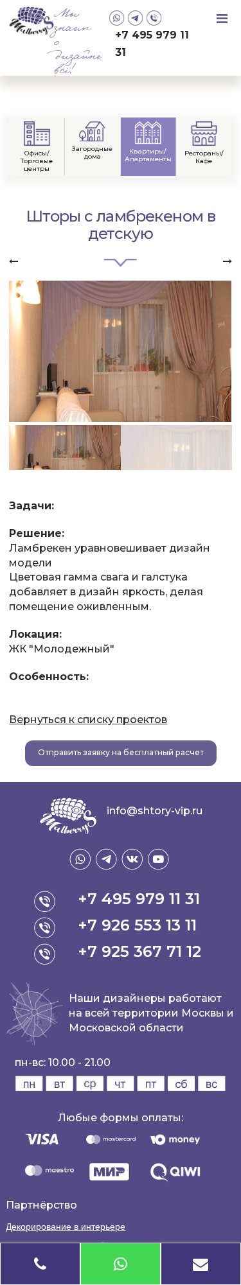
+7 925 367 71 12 (139, 951)
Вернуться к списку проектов (88, 719)
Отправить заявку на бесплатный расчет (121, 752)
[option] (120, 351)
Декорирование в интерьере (65, 1226)
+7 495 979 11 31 (152, 43)
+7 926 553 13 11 (137, 925)
